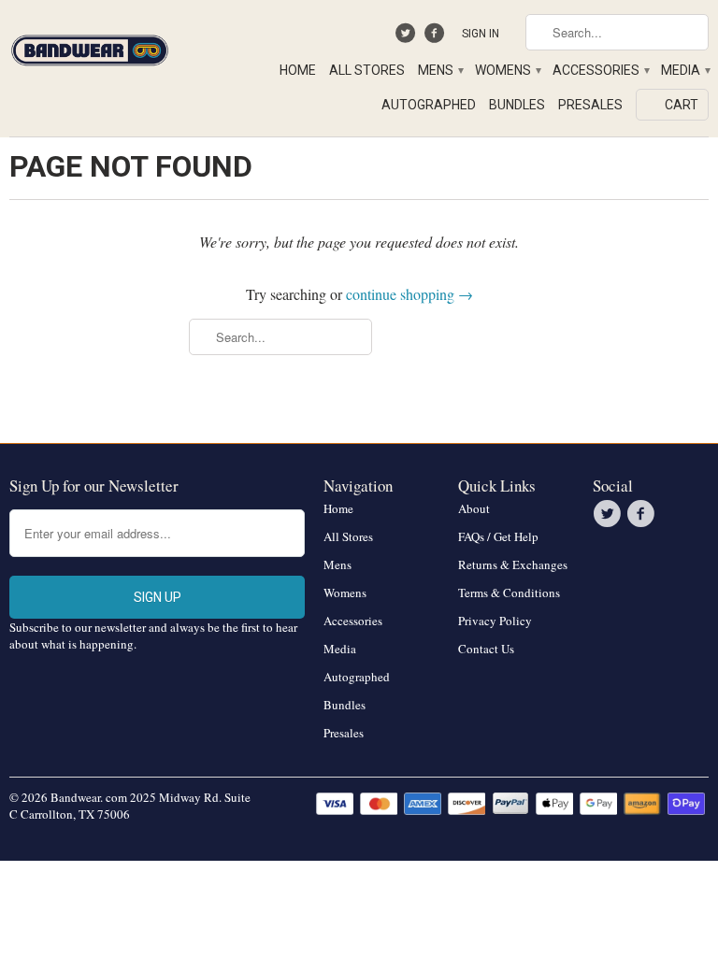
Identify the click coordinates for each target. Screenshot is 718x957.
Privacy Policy (495, 620)
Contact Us (486, 648)
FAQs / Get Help (498, 536)
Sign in (480, 33)
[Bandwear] (89, 46)
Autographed (428, 104)
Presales (590, 104)
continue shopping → (409, 294)
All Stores (367, 70)
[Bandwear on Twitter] (408, 37)
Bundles (517, 104)
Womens (507, 70)
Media (685, 70)
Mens (440, 70)
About (474, 508)
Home (298, 70)
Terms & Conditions (509, 592)
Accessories (600, 70)
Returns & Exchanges (512, 564)
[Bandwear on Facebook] (436, 37)
